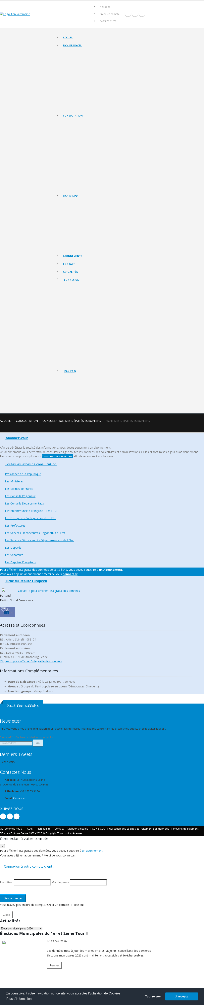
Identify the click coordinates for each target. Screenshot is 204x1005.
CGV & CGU (98, 828)
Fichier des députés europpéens (80, 107)
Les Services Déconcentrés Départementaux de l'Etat (92, 172)
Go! (38, 743)
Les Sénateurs (70, 182)
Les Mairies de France (75, 137)
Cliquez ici (19, 798)
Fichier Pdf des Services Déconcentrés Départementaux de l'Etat (98, 247)
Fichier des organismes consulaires (82, 92)
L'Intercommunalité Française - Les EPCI (84, 152)
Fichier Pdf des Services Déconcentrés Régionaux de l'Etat (94, 242)
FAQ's (29, 828)
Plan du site (44, 828)
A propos (105, 7)
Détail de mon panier (81, 393)
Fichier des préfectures (75, 82)
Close (6, 914)
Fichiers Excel (72, 45)
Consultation (73, 115)
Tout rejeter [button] (153, 996)
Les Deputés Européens (76, 187)
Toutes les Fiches (31, 464)
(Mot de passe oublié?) (78, 310)
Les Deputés (69, 177)
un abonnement (92, 850)
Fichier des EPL (71, 77)
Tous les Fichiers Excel (75, 52)
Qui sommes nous (11, 828)
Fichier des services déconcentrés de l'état (86, 87)
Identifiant (72, 301)
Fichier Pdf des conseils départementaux (85, 222)
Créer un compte (110, 14)
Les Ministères (71, 132)
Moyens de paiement (185, 828)
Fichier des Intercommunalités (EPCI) (83, 72)
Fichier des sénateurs (74, 102)
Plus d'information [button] (19, 998)
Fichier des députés (73, 97)
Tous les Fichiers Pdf (74, 202)
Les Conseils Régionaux (75, 142)
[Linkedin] (142, 14)
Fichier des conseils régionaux (79, 62)
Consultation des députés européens (71, 421)
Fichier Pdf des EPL (73, 232)
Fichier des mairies (73, 57)
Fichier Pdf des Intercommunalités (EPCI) (85, 227)
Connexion (71, 280)
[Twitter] (135, 14)
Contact (69, 264)
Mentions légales (78, 828)
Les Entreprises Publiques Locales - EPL (84, 157)
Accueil (68, 37)
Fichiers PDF (71, 195)
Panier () (70, 371)
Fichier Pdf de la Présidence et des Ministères (87, 207)
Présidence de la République (78, 127)
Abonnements (72, 256)
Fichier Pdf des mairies (75, 212)
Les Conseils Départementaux (24, 503)
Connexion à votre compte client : (29, 866)
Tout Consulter (71, 122)
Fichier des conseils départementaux (83, 67)
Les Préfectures (71, 162)
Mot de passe (75, 316)
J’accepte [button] (181, 996)
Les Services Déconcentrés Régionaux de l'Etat (88, 167)
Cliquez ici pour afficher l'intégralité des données (49, 591)
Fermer (54, 965)
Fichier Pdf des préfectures (78, 237)
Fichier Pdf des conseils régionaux (81, 217)
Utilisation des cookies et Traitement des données (139, 828)
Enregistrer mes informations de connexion (78, 330)
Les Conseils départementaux (79, 147)
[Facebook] (128, 14)
